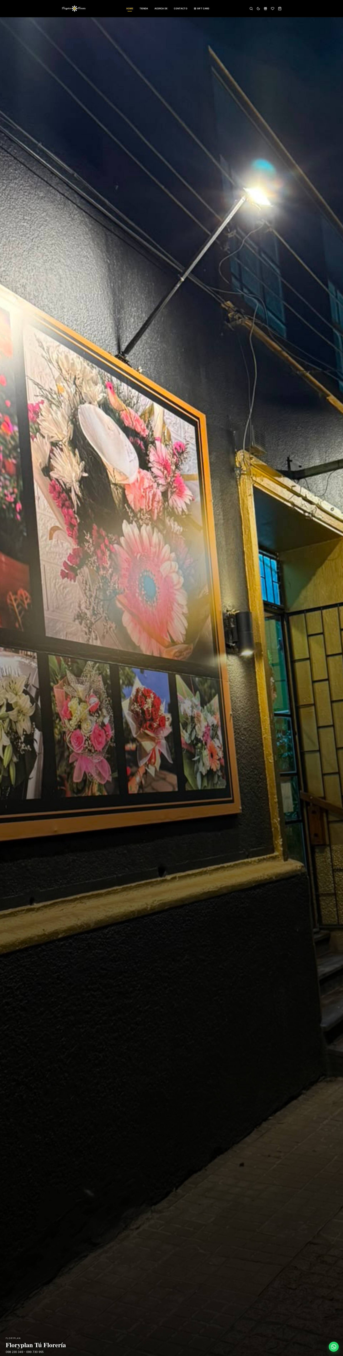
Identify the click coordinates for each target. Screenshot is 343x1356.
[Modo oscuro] (258, 8)
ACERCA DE (161, 8)
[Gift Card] (265, 8)
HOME (129, 8)
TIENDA (144, 8)
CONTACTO (180, 8)
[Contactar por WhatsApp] (334, 1347)
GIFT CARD (203, 8)
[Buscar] (251, 8)
